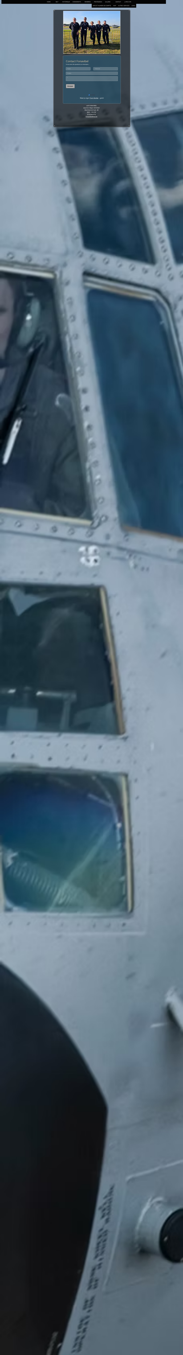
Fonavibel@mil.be (91, 116)
